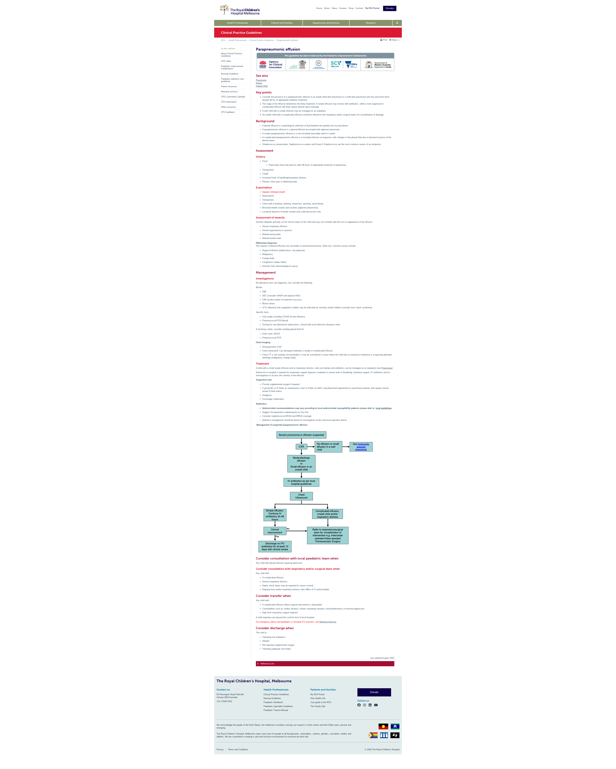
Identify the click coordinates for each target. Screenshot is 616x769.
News (334, 8)
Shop (351, 8)
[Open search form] (397, 23)
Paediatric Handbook (273, 702)
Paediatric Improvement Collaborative (232, 67)
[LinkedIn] (371, 705)
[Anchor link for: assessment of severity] (254, 217)
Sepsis (259, 83)
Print (385, 40)
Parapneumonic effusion (287, 40)
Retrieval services (229, 91)
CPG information (228, 102)
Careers (343, 8)
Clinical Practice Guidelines (262, 40)
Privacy (220, 749)
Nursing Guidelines (230, 74)
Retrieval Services (327, 622)
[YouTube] (377, 705)
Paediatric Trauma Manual (276, 710)
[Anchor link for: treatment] (254, 363)
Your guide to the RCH (320, 702)
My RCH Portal (372, 8)
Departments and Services (326, 23)
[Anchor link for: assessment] (254, 150)
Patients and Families (282, 23)
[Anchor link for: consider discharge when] (254, 628)
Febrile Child (261, 86)
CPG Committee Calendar (233, 97)
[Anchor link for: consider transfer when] (254, 596)
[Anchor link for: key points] (254, 92)
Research (371, 23)
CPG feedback (228, 112)
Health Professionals (237, 23)
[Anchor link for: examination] (254, 187)
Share (394, 40)
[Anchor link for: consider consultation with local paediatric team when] (254, 558)
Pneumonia (261, 80)
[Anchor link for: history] (254, 156)
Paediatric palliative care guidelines (232, 80)
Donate (390, 8)
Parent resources (229, 86)
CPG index (226, 61)
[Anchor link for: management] (254, 272)
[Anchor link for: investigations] (254, 278)
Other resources (228, 107)
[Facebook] (360, 705)
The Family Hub (317, 706)
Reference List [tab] (267, 663)
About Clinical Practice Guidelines (231, 54)
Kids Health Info (317, 698)
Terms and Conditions (238, 749)
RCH (223, 40)
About (327, 8)
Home (319, 8)
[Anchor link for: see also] (254, 75)
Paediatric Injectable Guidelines (278, 706)
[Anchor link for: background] (254, 121)
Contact (359, 8)
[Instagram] (366, 705)
